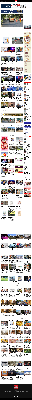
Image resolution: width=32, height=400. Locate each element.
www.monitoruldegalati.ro (16, 396)
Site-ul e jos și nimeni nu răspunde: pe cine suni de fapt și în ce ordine (4, 344)
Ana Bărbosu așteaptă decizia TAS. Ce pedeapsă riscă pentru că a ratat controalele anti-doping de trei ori (27, 282)
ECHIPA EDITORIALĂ (20, 391)
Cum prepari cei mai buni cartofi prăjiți (19, 326)
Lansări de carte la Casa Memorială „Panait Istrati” (3, 206)
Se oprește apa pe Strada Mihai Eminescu (19, 142)
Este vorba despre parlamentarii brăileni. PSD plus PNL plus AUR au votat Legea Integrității (19, 98)
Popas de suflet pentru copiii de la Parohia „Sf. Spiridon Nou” (27, 315)
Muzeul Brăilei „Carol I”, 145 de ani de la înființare (19, 216)
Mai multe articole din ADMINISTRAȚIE (12, 135)
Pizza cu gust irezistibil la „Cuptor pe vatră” (27, 248)
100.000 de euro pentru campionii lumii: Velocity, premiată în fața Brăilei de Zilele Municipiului (11, 185)
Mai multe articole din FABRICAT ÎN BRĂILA (23, 251)
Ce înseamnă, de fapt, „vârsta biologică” (11, 164)
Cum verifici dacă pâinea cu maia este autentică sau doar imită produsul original (19, 335)
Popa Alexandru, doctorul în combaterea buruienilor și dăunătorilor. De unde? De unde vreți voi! (19, 294)
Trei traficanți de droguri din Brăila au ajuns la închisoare (19, 72)
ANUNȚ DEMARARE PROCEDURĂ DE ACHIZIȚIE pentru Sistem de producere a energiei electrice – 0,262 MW (27, 179)
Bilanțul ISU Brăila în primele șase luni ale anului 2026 (4, 52)
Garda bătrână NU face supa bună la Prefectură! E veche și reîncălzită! (12, 294)
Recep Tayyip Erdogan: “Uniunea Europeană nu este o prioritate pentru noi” (27, 367)
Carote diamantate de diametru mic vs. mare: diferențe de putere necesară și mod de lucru (4, 327)
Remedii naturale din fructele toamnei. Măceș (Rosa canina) (27, 326)
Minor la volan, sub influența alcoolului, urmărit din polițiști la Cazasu (11, 82)
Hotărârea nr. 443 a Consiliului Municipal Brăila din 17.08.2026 (27, 168)
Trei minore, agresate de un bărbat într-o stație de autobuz (11, 52)
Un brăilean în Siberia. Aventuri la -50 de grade (4, 248)
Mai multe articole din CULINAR (19, 356)
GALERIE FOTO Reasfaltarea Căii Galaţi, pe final (4, 123)
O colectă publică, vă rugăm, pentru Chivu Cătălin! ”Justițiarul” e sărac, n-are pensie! (27, 294)
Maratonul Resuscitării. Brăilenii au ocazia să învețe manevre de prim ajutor (4, 174)
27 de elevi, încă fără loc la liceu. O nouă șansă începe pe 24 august (4, 185)
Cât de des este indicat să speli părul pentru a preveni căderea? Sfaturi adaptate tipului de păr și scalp (12, 344)
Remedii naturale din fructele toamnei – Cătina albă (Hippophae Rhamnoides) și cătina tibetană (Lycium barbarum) (27, 344)
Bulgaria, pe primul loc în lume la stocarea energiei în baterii (27, 376)
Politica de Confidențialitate (6, 391)
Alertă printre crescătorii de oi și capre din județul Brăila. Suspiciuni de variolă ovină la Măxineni (19, 151)
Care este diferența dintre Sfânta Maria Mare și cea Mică (27, 305)
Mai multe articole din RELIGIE (23, 318)
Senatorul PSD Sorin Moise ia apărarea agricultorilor (11, 107)
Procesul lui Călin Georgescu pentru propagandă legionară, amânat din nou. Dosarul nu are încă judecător (11, 377)
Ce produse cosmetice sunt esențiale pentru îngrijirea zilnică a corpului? (12, 335)
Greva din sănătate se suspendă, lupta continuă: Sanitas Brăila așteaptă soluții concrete (11, 174)
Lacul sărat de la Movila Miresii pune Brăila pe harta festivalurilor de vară (4, 240)
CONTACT (18, 391)
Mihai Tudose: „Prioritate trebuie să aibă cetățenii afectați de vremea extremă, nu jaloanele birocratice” (4, 108)
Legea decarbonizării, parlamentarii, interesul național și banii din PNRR (4, 98)
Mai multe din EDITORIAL (27, 166)
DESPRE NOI (27, 391)
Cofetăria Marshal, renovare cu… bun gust (27, 239)
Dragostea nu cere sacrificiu (11, 305)
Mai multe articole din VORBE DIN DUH (8, 316)
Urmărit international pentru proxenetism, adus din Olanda (4, 72)
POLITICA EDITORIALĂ (24, 391)
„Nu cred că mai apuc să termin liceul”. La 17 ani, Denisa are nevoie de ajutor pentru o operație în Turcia (27, 260)
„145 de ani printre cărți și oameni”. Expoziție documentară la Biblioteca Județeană (4, 217)
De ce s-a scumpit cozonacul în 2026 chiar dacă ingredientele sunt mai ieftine (19, 353)
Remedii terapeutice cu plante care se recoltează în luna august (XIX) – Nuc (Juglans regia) (27, 354)
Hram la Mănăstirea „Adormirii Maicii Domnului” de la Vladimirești (19, 306)
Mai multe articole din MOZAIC (4, 356)
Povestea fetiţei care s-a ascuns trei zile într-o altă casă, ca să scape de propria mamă (4, 270)
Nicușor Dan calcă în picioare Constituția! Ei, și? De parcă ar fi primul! (27, 163)
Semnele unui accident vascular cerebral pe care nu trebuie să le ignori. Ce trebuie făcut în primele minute (4, 164)
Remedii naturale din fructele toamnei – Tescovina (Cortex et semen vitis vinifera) (27, 335)
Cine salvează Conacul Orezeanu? (11, 239)
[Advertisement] (12, 33)
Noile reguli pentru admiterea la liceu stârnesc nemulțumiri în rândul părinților (19, 185)
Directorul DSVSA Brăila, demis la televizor (12, 142)
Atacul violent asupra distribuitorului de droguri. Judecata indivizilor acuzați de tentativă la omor (11, 72)
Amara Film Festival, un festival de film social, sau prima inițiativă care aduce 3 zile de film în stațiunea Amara (11, 217)
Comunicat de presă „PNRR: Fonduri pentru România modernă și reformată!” (27, 175)
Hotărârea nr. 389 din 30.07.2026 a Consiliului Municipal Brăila (26, 170)
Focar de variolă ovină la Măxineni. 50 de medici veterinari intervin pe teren (12, 151)
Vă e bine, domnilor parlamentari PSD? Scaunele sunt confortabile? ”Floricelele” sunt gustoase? (4, 294)
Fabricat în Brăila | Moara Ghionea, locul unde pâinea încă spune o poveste (19, 240)
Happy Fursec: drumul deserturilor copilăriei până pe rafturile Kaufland (19, 344)
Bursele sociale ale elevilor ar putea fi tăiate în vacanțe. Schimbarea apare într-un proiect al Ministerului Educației (19, 195)
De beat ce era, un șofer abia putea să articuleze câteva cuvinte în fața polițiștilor (4, 62)
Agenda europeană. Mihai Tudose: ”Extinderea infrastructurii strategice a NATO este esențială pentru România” (19, 108)
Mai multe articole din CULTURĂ (11, 220)
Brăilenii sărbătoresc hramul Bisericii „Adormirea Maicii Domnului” (19, 315)
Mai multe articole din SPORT (16, 285)
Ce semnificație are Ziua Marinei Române (19, 260)
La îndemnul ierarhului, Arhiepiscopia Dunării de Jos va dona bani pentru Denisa (12, 260)
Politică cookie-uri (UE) (15, 391)
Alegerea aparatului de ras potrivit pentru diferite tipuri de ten (12, 354)
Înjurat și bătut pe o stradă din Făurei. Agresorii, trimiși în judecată (11, 62)
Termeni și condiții (10, 391)
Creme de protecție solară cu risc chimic (12, 326)
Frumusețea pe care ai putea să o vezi (4, 305)
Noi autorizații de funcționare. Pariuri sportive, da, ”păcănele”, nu (19, 124)
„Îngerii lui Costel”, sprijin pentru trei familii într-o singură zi (12, 269)
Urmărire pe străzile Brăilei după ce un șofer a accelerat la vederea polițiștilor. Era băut (19, 82)
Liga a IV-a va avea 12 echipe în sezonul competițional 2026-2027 (12, 281)
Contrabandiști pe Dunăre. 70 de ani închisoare (19, 61)
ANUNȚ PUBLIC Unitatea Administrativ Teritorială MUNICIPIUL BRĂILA (27, 177)
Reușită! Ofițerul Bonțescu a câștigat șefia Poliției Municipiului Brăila (18, 53)
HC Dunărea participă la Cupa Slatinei (19, 281)
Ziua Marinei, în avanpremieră (27, 269)
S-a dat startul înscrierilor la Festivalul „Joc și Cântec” (19, 206)
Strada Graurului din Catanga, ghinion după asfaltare (11, 123)
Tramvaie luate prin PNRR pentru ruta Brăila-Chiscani (19, 132)
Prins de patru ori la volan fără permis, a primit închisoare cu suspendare (4, 82)
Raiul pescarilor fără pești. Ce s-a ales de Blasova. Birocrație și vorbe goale (11, 249)
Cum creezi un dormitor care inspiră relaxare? (4, 335)
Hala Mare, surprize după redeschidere (4, 132)
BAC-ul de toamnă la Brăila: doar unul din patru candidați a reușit (11, 194)
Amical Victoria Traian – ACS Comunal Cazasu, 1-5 (4, 281)
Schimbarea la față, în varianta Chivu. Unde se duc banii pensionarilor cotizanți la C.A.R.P (19, 270)
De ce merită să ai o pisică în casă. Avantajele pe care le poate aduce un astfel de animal (4, 353)
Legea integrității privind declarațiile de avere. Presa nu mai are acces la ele (4, 377)
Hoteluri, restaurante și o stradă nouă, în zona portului (11, 132)
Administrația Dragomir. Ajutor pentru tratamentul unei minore (4, 260)
